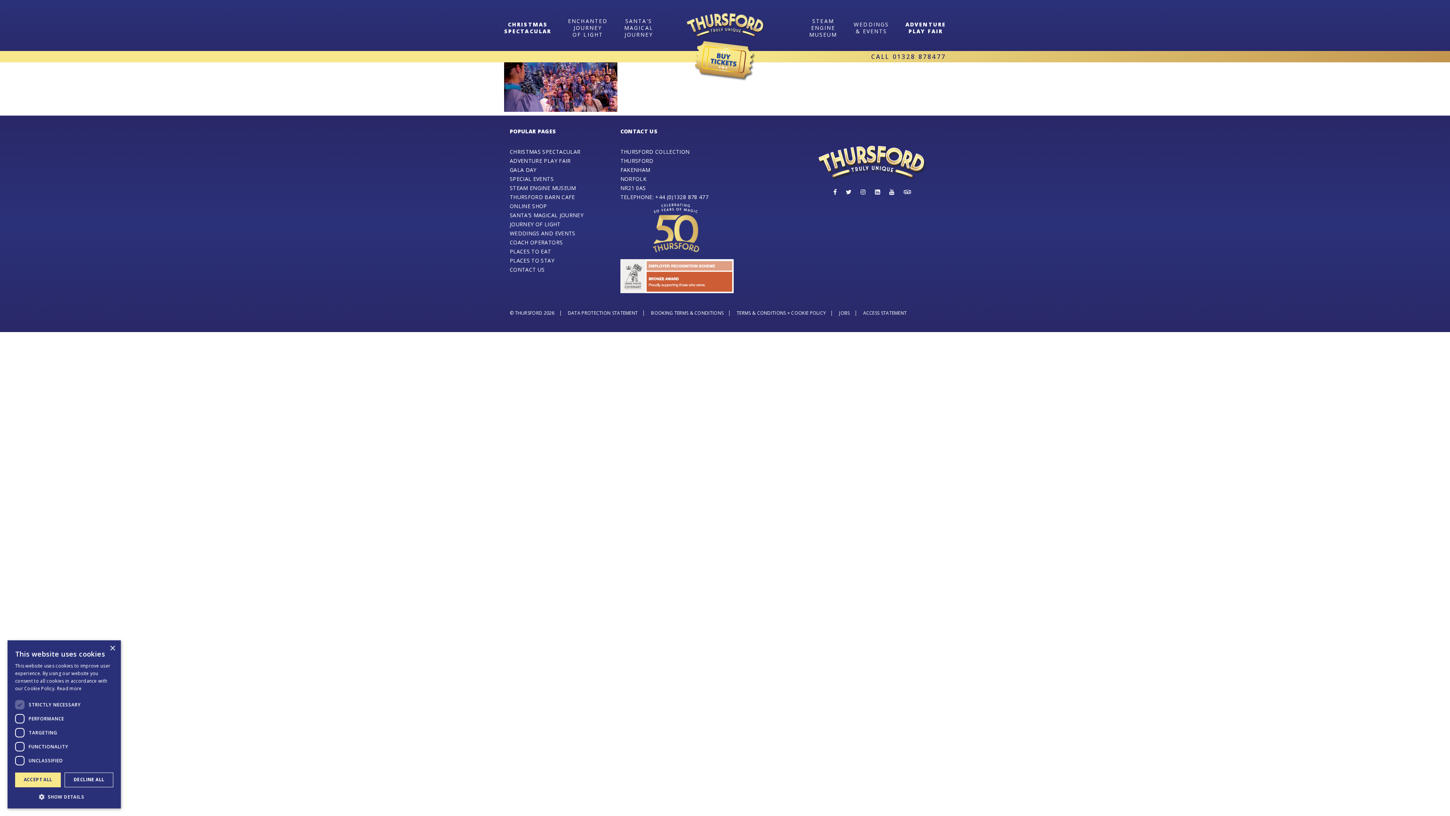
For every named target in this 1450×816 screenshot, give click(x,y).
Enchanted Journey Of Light (588, 27)
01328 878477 (919, 57)
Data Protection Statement (603, 313)
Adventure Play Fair (925, 27)
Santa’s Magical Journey (638, 27)
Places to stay (532, 260)
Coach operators (536, 242)
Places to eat (530, 251)
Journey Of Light (535, 224)
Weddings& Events (871, 27)
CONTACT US (527, 269)
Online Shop (528, 206)
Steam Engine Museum (543, 188)
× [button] (112, 648)
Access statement (885, 313)
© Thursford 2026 (532, 313)
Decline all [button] (89, 779)
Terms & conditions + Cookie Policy (781, 313)
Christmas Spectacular (545, 151)
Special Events (532, 178)
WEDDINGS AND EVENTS (542, 233)
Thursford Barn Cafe (542, 197)
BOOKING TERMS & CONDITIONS (687, 313)
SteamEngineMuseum (823, 27)
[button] (64, 796)
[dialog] (64, 724)
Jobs (844, 313)
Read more (69, 688)
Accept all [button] (38, 779)
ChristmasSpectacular (527, 27)
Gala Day (523, 169)
